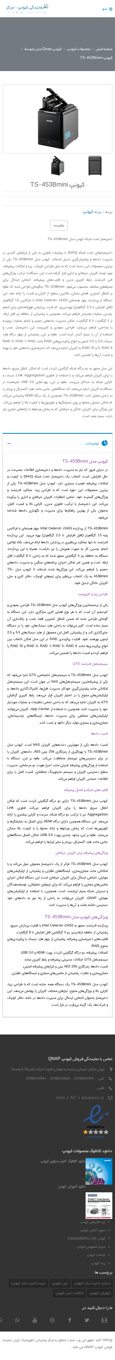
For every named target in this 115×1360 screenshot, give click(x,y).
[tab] (57, 442)
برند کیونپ (92, 211)
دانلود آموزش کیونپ (72, 1186)
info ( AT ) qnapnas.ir (80, 1097)
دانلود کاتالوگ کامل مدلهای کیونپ (63, 1161)
